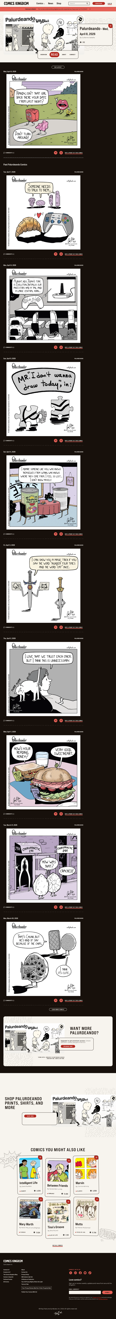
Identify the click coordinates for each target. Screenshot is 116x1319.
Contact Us (24, 1272)
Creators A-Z (6, 1272)
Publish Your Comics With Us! (29, 1292)
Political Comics (7, 1279)
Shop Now (30, 1116)
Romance (51, 1193)
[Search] (87, 3)
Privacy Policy (25, 1274)
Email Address (74, 1289)
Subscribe (98, 3)
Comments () (9, 152)
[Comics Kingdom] (13, 1261)
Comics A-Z (6, 1270)
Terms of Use (25, 1284)
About (23, 1270)
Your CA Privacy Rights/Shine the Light (32, 1282)
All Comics (6, 1282)
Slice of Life (53, 1235)
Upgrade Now (68, 1046)
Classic (79, 1191)
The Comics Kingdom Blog (10, 1274)
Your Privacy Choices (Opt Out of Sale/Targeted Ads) (36, 1288)
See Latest (59, 67)
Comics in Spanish (8, 1277)
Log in (110, 3)
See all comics (57, 1245)
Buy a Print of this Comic (74, 153)
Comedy (23, 1191)
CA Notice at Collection (27, 1279)
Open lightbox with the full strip (43, 111)
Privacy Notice (102, 1299)
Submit (107, 1292)
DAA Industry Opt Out (27, 1277)
